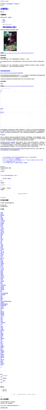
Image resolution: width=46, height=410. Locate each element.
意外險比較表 (3, 285)
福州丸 (1, 247)
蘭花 (1, 291)
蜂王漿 (1, 278)
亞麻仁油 (2, 277)
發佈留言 (2, 189)
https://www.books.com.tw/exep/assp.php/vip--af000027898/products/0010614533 (19, 86)
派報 (1, 317)
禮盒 (1, 238)
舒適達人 (8, 148)
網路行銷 (2, 357)
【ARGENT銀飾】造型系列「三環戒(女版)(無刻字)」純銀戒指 (15, 162)
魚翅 (1, 250)
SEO (1, 309)
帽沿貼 (1, 255)
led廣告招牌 (2, 322)
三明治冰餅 (2, 220)
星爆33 (1, 83)
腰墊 (1, 297)
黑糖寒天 (2, 302)
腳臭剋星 (10, 129)
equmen (3, 137)
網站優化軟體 (3, 305)
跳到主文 (2, 11)
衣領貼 (1, 212)
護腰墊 (1, 298)
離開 (6, 407)
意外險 (1, 283)
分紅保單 (2, 286)
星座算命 (9, 178)
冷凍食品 (2, 249)
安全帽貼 (2, 223)
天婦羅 (1, 245)
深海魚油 (2, 281)
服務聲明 (33, 394)
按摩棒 (1, 347)
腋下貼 (1, 226)
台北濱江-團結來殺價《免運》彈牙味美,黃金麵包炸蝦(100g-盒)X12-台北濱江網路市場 (19, 157)
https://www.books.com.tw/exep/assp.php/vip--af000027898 (11, 72)
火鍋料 (1, 246)
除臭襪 (3, 129)
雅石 (1, 290)
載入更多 (2, 182)
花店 (1, 310)
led (1, 325)
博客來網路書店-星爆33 (10, 27)
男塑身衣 (11, 137)
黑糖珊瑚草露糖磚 (4, 304)
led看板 (1, 329)
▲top (1, 180)
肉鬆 (1, 236)
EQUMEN (2, 363)
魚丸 (1, 243)
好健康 (1, 274)
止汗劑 (1, 227)
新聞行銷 (2, 359)
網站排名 (2, 308)
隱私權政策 (29, 394)
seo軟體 (1, 306)
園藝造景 (2, 287)
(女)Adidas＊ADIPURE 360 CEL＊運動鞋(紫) (11, 158)
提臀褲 (1, 364)
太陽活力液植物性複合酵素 (5, 301)
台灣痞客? (4, 9)
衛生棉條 (2, 354)
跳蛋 (1, 349)
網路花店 (2, 311)
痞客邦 (9, 175)
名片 (3, 22)
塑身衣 (1, 108)
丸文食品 (11, 142)
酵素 (1, 282)
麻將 (1, 339)
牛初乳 (1, 279)
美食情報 (9, 17)
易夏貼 (1, 224)
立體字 (1, 318)
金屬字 (1, 321)
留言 (12, 175)
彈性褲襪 (2, 338)
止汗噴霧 (2, 228)
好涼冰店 (2, 222)
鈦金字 (1, 327)
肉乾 (1, 242)
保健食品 (2, 275)
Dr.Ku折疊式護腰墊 (4, 293)
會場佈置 (2, 314)
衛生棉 (3, 148)
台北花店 (2, 315)
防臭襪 (1, 219)
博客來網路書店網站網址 (5, 70)
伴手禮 (1, 239)
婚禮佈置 (2, 313)
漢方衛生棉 (17, 148)
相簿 (3, 19)
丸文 (3, 112)
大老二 (1, 341)
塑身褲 (1, 362)
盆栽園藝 (2, 289)
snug (1, 90)
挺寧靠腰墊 (2, 294)
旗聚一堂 (2, 232)
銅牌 (1, 319)
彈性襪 (1, 335)
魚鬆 (1, 112)
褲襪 (1, 337)
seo (1, 358)
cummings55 (2, 169)
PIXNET (14, 394)
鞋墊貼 (1, 230)
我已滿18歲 (3, 407)
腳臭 (1, 216)
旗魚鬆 (4, 143)
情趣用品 (2, 346)
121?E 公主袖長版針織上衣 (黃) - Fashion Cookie (12, 161)
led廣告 (1, 326)
